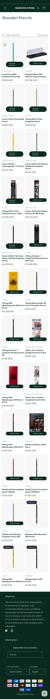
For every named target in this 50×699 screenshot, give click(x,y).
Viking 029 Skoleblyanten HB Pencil (13, 580)
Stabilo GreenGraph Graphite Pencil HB (11, 535)
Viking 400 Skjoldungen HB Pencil (12, 445)
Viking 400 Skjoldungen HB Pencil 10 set (12, 399)
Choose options (12, 64)
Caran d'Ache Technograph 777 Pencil (13, 165)
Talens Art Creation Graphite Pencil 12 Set (35, 351)
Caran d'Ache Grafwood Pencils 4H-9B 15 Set (36, 212)
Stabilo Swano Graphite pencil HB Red (13, 490)
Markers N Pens (28, 694)
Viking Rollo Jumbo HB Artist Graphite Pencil (35, 304)
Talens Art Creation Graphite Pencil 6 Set (35, 398)
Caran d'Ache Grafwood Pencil (13, 120)
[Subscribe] (39, 655)
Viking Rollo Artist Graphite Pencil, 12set (12, 212)
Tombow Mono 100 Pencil (33, 580)
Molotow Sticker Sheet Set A (35, 445)
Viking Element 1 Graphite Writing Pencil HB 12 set (36, 258)
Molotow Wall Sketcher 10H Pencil (36, 535)
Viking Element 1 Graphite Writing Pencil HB (13, 352)
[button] (5, 8)
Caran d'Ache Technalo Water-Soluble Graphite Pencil (13, 258)
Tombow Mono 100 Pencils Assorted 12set (35, 75)
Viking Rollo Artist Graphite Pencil (33, 120)
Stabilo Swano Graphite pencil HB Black (36, 490)
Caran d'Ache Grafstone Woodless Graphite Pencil (36, 166)
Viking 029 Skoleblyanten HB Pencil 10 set (13, 305)
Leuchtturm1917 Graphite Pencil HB (11, 75)
